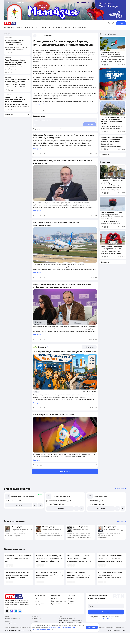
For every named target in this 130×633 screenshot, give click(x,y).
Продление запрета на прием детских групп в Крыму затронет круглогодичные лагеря (113, 120)
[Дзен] (7, 611)
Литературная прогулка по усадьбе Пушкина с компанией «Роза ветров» (112, 183)
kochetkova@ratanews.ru (12, 619)
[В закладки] (9, 53)
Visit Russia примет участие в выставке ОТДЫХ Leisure (17, 81)
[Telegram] (15, 611)
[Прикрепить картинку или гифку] (35, 125)
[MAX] (11, 611)
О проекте (71, 595)
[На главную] (10, 23)
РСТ (37, 27)
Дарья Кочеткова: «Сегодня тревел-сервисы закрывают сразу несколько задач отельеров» (17, 576)
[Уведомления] (113, 23)
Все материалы (9, 27)
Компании (71, 604)
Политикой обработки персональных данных (62, 627)
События (67, 27)
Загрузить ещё (65, 471)
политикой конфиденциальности (104, 618)
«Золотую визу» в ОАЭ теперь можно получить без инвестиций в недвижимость (112, 55)
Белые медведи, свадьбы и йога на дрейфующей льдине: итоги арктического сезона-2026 (112, 216)
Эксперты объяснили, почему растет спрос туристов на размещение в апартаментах (110, 558)
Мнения (19, 27)
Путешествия (57, 27)
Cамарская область (90, 391)
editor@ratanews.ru (10, 624)
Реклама (71, 601)
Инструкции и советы (79, 27)
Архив (40, 36)
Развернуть (37, 149)
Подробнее (18, 505)
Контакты (71, 598)
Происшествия (29, 27)
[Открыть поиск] (109, 23)
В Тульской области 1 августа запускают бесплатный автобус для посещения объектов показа (49, 559)
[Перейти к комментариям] (12, 53)
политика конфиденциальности (14, 630)
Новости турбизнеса (107, 34)
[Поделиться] (43, 110)
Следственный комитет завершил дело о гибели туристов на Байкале (15, 99)
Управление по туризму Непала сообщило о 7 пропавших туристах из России (14, 43)
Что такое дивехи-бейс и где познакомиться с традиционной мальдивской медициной (110, 576)
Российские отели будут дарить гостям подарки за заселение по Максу (15, 62)
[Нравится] (6, 53)
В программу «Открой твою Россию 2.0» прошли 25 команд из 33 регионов (112, 139)
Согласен (91, 627)
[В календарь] (35, 505)
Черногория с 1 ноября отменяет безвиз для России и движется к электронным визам (80, 576)
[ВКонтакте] (20, 611)
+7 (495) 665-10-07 (37, 619)
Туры (36, 392)
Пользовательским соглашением (42, 629)
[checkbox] (88, 616)
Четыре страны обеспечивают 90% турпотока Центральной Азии (18, 558)
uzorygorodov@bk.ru (40, 104)
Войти (121, 23)
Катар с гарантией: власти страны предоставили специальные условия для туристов (78, 559)
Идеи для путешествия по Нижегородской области (111, 248)
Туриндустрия (45, 27)
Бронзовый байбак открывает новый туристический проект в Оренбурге (49, 575)
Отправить (106, 612)
